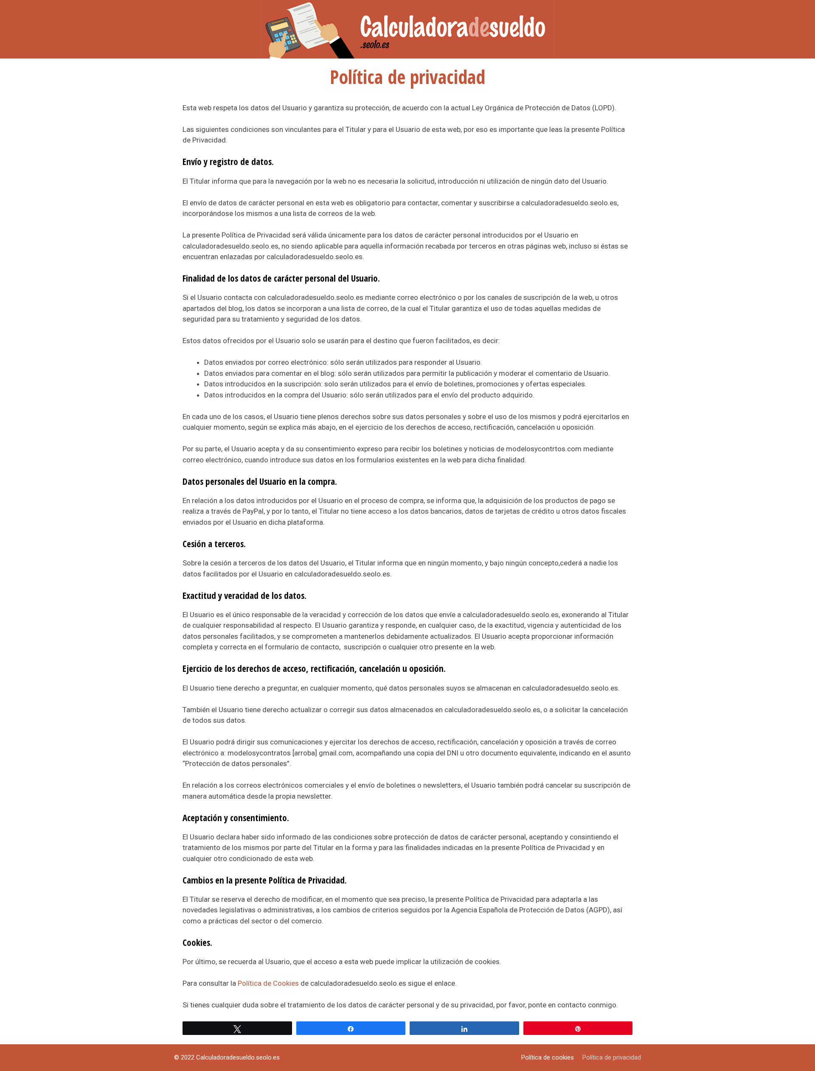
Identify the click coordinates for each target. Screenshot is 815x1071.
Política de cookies (547, 1057)
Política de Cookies (268, 983)
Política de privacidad (611, 1057)
